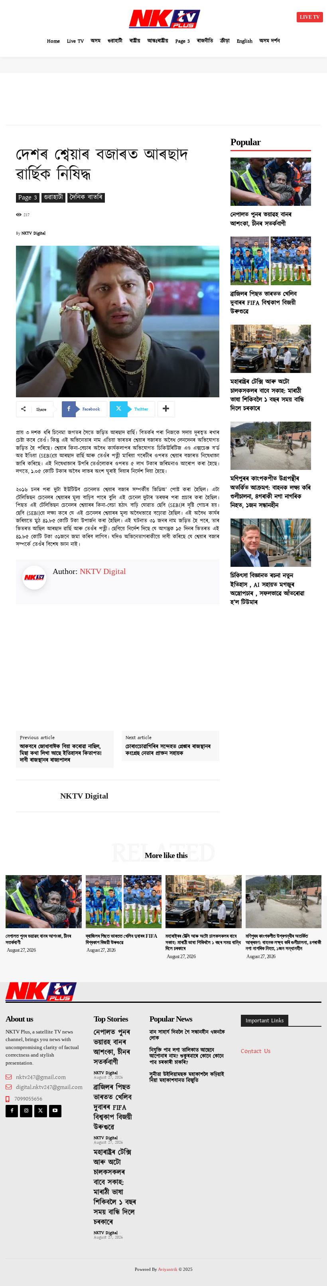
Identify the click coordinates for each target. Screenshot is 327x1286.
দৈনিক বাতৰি (86, 197)
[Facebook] (12, 1111)
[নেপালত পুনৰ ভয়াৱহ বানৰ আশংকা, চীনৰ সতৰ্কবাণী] (270, 182)
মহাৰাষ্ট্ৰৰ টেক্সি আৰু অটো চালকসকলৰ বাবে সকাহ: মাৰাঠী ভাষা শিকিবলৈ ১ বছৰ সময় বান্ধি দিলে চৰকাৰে (267, 395)
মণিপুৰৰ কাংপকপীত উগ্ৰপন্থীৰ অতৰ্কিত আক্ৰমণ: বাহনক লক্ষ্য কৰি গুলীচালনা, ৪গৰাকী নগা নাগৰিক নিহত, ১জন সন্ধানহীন (270, 492)
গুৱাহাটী (53, 197)
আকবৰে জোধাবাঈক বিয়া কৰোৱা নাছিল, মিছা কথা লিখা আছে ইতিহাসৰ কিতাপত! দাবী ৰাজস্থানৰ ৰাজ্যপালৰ (61, 753)
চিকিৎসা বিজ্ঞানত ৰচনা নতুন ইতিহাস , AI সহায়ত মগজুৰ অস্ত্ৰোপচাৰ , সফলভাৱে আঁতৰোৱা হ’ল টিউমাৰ (267, 589)
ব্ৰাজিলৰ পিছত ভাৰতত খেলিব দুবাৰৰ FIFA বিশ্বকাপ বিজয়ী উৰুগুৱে (263, 303)
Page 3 (27, 197)
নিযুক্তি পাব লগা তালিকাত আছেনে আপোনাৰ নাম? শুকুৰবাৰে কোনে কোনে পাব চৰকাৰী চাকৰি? (187, 1057)
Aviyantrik (168, 1269)
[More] (166, 409)
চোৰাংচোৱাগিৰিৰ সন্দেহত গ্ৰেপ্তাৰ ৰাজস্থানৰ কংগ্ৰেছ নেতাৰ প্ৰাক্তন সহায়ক (168, 750)
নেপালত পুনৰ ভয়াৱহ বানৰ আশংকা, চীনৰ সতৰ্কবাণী (261, 219)
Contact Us (255, 1051)
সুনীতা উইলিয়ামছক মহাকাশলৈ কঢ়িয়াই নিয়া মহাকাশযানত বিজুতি (187, 1078)
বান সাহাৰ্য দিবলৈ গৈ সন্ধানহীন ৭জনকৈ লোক (187, 1036)
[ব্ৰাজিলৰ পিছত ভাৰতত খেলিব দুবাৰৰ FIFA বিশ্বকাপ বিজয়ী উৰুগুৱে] (270, 261)
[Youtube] (55, 1111)
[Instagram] (26, 1111)
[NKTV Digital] (35, 796)
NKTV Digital (33, 233)
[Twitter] (40, 1111)
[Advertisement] (76, 16)
